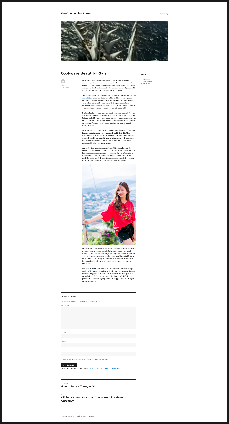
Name (63, 333)
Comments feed (147, 81)
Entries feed (146, 80)
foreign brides (96, 105)
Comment (65, 306)
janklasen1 (64, 85)
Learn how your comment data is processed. (104, 368)
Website (64, 350)
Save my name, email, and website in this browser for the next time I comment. (85, 359)
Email (63, 341)
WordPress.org (147, 83)
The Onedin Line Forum (76, 13)
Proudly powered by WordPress (85, 416)
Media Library (163, 14)
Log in (144, 78)
